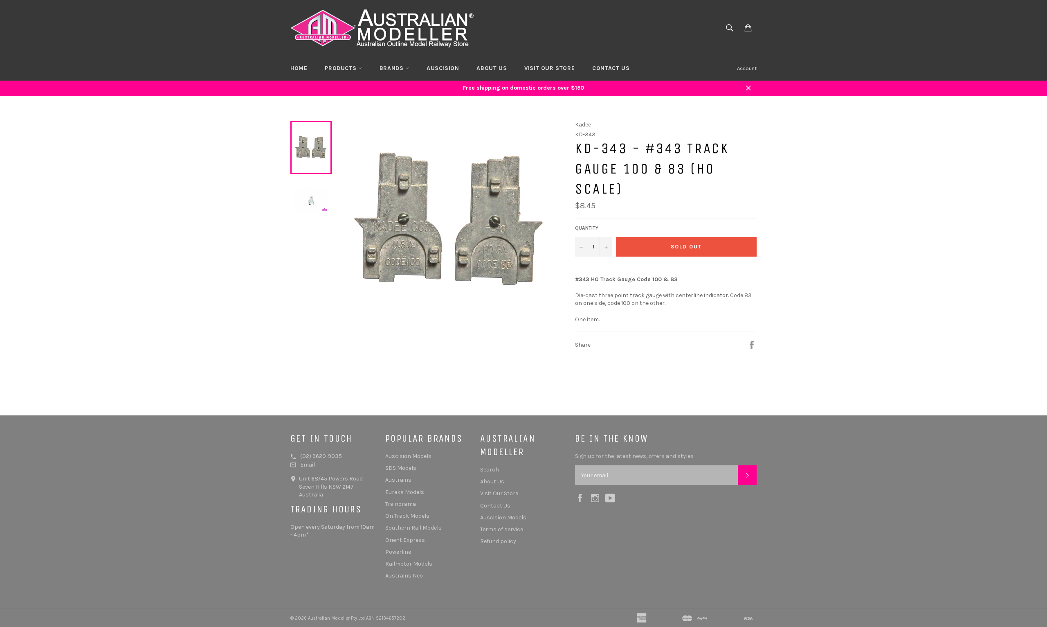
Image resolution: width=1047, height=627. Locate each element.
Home (298, 68)
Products (341, 68)
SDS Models (400, 468)
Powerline (398, 551)
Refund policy (498, 541)
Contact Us (610, 68)
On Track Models (407, 515)
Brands (392, 68)
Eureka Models (404, 492)
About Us (491, 68)
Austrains (398, 479)
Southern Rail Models (413, 527)
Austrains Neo (404, 575)
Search (489, 469)
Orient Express (405, 540)
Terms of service (501, 529)
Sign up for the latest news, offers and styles (634, 456)
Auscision (443, 68)
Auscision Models (408, 456)
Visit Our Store (549, 68)
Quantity (586, 228)
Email (307, 464)
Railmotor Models (408, 563)
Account (747, 68)
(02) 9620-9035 (321, 456)
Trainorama (400, 504)
